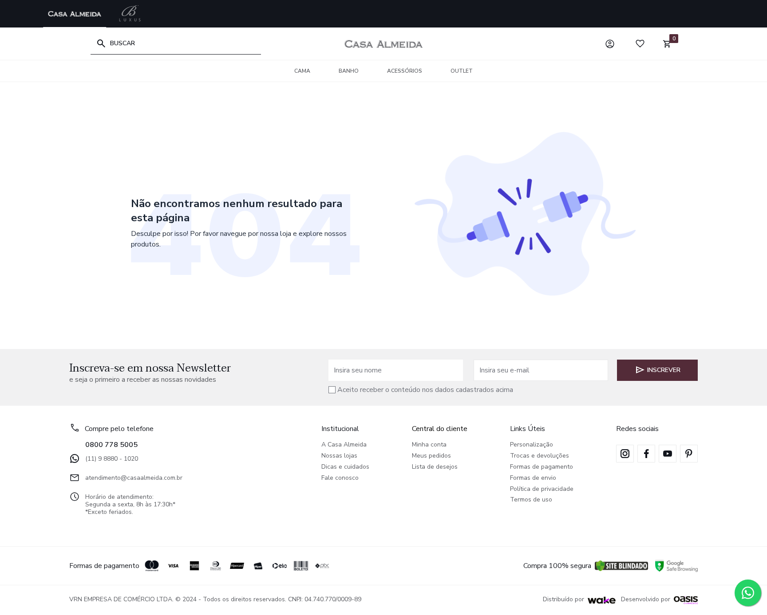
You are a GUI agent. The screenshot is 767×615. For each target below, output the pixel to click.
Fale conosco (340, 478)
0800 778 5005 (111, 445)
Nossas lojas (339, 456)
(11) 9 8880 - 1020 (111, 458)
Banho (349, 70)
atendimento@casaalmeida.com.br (133, 478)
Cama (302, 70)
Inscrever (663, 370)
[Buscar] (101, 43)
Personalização (531, 445)
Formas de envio (533, 478)
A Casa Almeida (344, 445)
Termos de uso (531, 500)
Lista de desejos (435, 467)
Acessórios (404, 70)
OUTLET (462, 70)
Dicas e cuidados (345, 467)
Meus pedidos (431, 456)
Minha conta (429, 445)
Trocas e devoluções (539, 456)
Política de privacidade (541, 489)
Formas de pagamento (541, 467)
